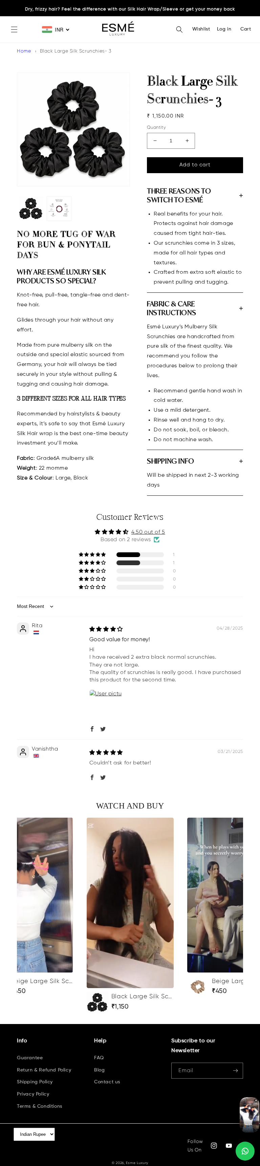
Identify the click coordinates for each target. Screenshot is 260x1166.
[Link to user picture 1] (105, 706)
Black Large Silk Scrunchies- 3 (76, 51)
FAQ (99, 1058)
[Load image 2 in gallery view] (59, 208)
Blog (99, 1070)
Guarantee (30, 1058)
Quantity (156, 127)
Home (24, 51)
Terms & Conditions (39, 1106)
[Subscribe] (235, 1071)
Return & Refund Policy (44, 1070)
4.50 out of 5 (148, 532)
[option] (130, 915)
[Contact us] (245, 1151)
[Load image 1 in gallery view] (31, 208)
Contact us (107, 1082)
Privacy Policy (33, 1094)
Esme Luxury (137, 1163)
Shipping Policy (35, 1082)
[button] (14, 29)
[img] (106, 629)
